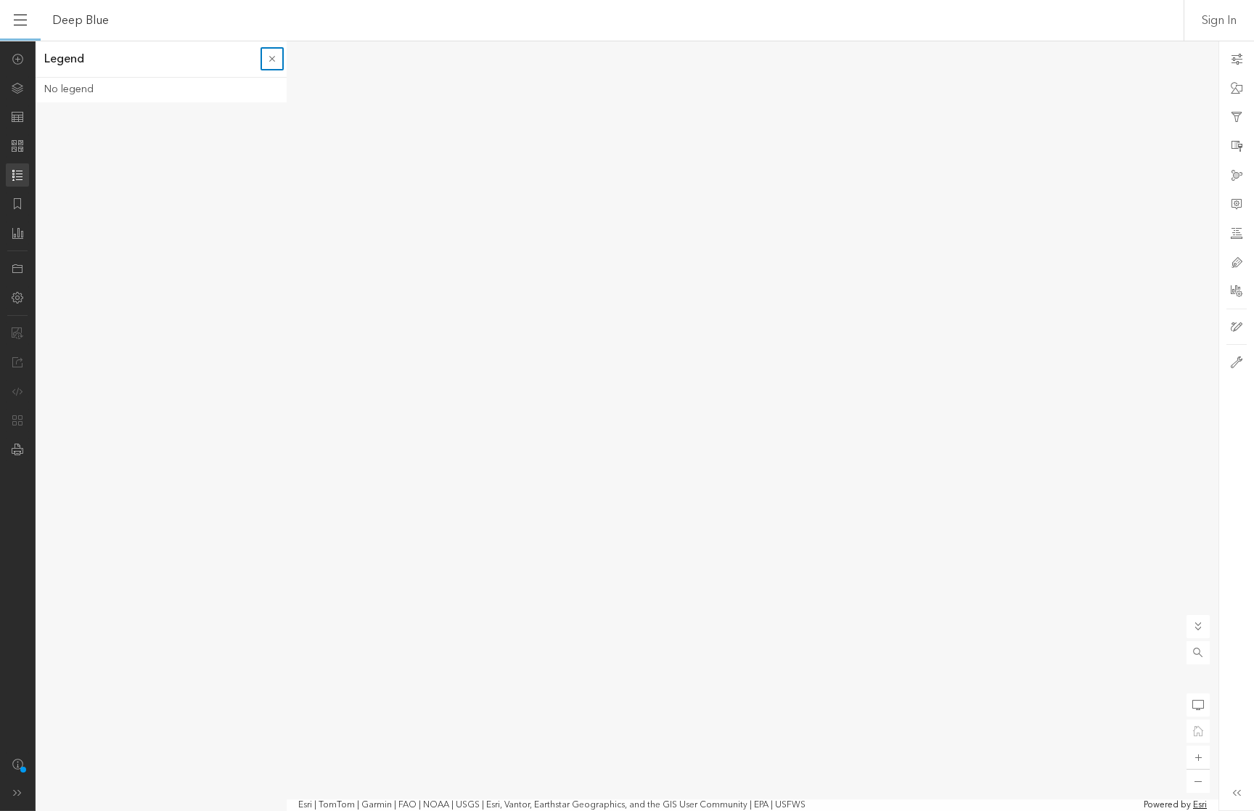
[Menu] (20, 20)
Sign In (1219, 20)
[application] (627, 426)
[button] (1198, 652)
